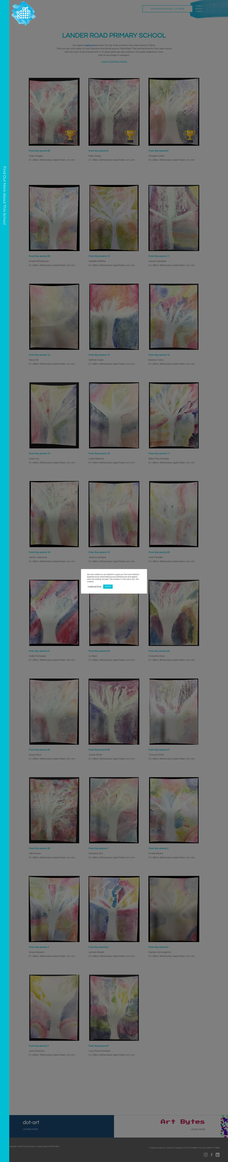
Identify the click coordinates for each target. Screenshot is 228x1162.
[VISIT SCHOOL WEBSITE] (4, 581)
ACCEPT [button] (108, 586)
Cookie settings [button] (94, 586)
